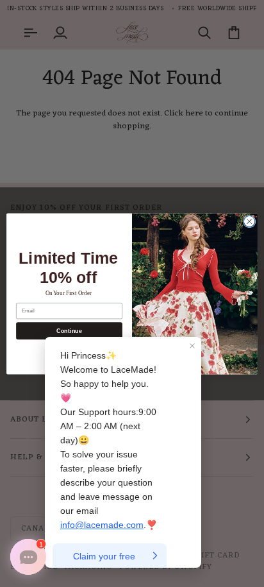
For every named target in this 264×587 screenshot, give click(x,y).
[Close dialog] (249, 221)
